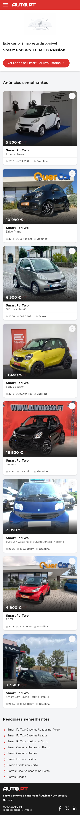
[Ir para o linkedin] (75, 808)
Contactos (59, 795)
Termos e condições (25, 795)
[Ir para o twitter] (67, 808)
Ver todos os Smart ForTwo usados (34, 63)
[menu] (5, 4)
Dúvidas (45, 795)
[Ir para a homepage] (24, 4)
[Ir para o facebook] (60, 808)
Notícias (8, 800)
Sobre (7, 795)
